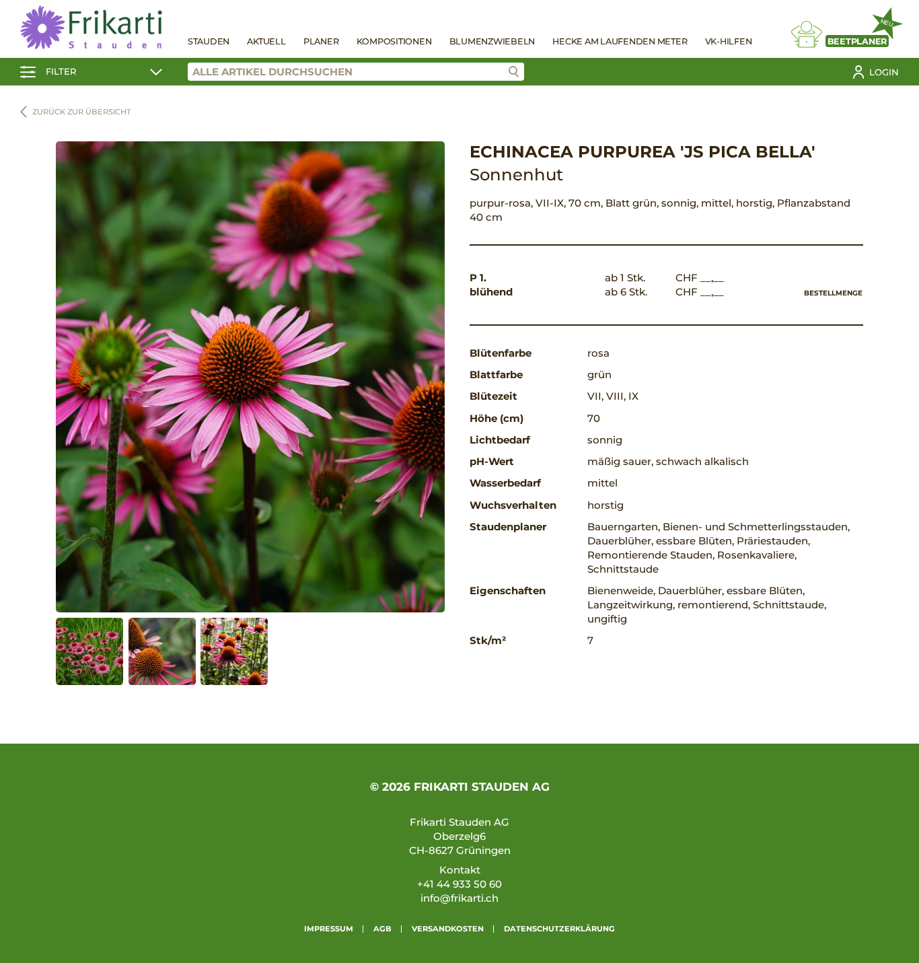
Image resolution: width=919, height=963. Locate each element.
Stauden (208, 41)
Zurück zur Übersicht (81, 111)
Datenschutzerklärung (559, 928)
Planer (321, 41)
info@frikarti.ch (459, 898)
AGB (382, 928)
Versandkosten (448, 928)
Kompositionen (394, 41)
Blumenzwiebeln (492, 41)
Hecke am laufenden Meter (619, 41)
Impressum (328, 928)
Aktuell (266, 41)
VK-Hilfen (728, 41)
